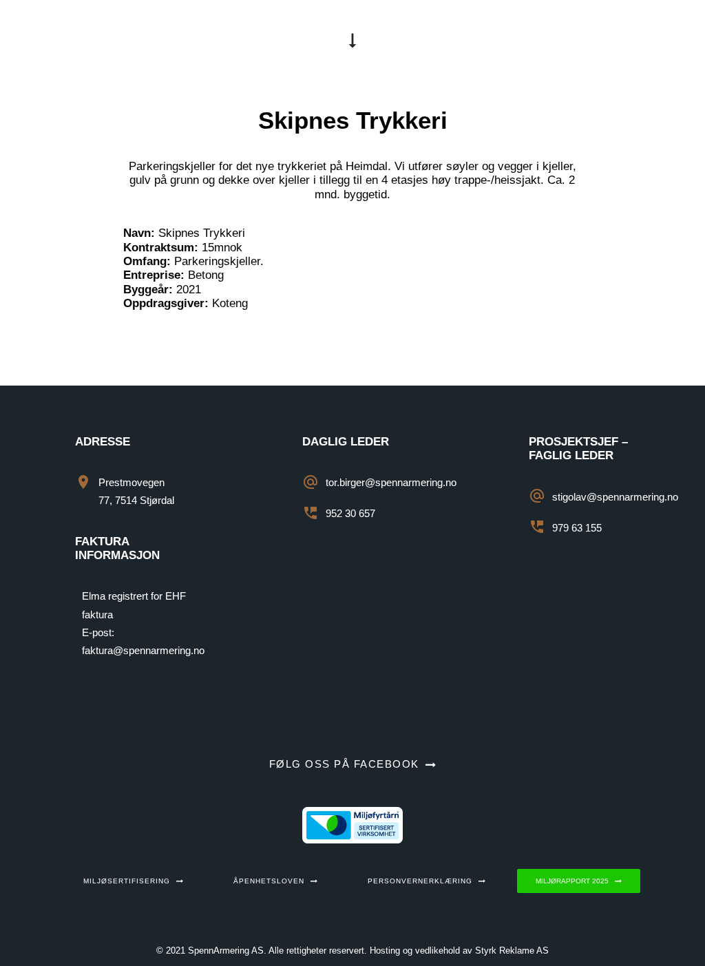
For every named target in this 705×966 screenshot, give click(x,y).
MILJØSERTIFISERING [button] (126, 881)
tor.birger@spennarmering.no (391, 482)
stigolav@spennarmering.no (615, 497)
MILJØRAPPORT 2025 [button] (572, 881)
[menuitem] (279, 40)
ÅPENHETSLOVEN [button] (268, 881)
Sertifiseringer (493, 40)
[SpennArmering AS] (116, 39)
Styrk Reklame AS (512, 950)
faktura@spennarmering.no (143, 650)
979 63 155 (577, 528)
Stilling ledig (609, 40)
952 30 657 (350, 513)
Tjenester (388, 40)
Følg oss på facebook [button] (344, 764)
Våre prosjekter (279, 40)
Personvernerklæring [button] (420, 881)
